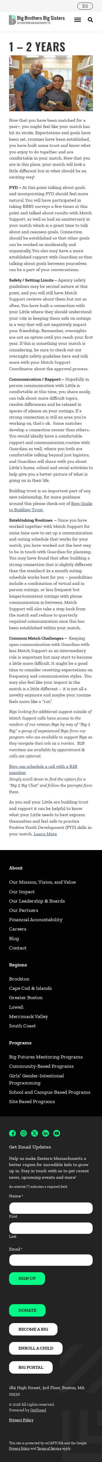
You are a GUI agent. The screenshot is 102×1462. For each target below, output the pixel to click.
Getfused (38, 1410)
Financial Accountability (35, 919)
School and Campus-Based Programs (49, 1092)
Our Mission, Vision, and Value (42, 882)
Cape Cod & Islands (30, 988)
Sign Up (27, 1278)
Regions (18, 965)
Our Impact (22, 891)
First (13, 1216)
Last (12, 1236)
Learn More (45, 833)
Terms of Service (49, 1448)
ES (85, 6)
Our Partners (23, 910)
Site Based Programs (32, 1101)
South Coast (22, 1026)
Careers (17, 929)
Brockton (19, 979)
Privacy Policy (21, 1420)
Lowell (16, 1007)
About (16, 868)
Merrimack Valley (28, 1016)
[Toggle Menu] (77, 20)
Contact (18, 948)
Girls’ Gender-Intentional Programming (36, 1079)
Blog (14, 938)
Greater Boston (25, 997)
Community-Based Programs (41, 1066)
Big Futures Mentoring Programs (46, 1057)
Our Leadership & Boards (37, 901)
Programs (20, 1043)
